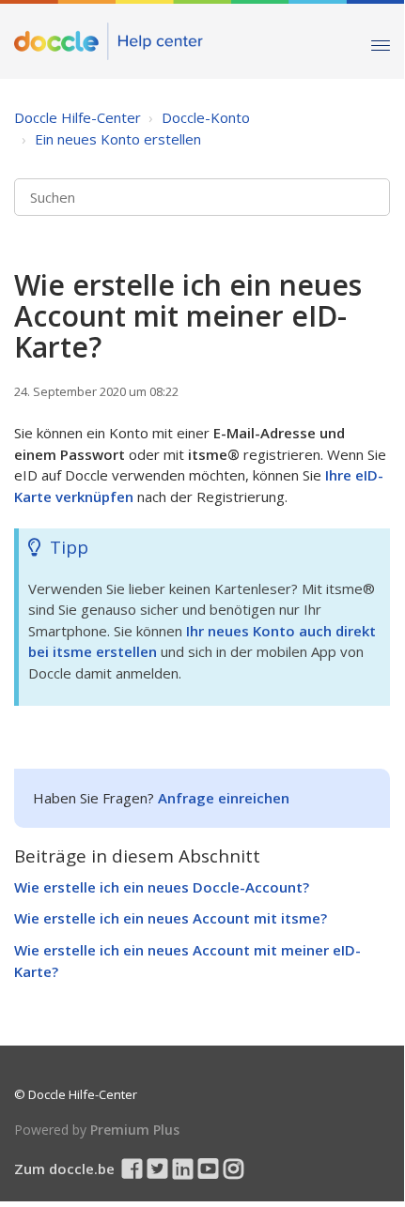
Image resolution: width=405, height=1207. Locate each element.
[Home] (108, 41)
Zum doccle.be (64, 1168)
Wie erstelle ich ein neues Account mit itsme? (170, 918)
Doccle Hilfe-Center (77, 117)
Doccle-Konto (206, 117)
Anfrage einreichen (223, 797)
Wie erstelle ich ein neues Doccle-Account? (161, 887)
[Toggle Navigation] (380, 41)
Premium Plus (134, 1129)
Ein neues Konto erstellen (118, 139)
